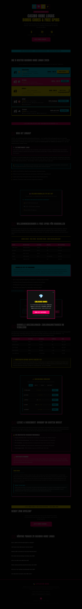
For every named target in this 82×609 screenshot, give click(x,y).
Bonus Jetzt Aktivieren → (41, 312)
